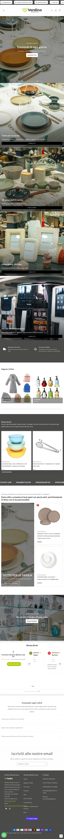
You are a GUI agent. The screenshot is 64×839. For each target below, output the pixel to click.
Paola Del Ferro (52, 655)
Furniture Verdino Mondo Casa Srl (13, 655)
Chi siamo (27, 787)
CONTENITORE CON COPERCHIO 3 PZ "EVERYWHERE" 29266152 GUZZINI (14, 465)
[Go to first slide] (60, 663)
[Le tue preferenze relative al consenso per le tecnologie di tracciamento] (61, 836)
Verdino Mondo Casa (5, 461)
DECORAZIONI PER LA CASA (50, 792)
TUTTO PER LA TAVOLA (17, 575)
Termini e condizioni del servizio (31, 807)
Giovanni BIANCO (33, 654)
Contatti (26, 790)
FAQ (25, 794)
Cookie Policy (28, 802)
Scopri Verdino (32, 621)
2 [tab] (33, 356)
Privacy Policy (28, 798)
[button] (4, 10)
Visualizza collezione (11, 583)
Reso (25, 812)
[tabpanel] (16, 349)
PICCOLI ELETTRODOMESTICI (49, 798)
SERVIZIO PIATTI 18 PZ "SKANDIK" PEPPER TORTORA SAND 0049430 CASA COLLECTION (49, 536)
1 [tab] (31, 356)
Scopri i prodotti (32, 207)
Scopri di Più (32, 55)
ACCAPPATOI (6, 399)
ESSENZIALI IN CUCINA (50, 787)
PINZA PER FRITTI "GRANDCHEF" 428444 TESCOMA (46, 465)
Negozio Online (28, 783)
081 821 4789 (11, 801)
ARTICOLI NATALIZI (49, 779)
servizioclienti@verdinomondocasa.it (15, 805)
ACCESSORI (37, 399)
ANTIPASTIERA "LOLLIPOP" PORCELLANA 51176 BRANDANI (47, 578)
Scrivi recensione (14, 664)
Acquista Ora (32, 143)
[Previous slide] (29, 663)
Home (25, 779)
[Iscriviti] (46, 764)
